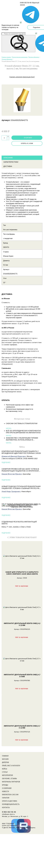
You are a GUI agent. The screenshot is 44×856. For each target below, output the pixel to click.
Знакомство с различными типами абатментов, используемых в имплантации (22, 439)
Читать (8, 428)
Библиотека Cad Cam (10, 794)
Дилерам (5, 762)
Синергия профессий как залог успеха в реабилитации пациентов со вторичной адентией (20, 470)
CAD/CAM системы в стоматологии (21, 423)
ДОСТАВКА (7, 166)
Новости (5, 791)
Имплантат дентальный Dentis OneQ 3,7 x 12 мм (22, 727)
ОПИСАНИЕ (8, 158)
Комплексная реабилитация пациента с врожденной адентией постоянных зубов (21, 452)
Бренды (5, 785)
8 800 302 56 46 (25, 3)
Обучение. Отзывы (9, 778)
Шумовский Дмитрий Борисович (14, 456)
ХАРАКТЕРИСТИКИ (10, 162)
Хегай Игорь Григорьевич (11, 491)
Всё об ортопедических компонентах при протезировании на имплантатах (23, 432)
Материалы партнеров (11, 782)
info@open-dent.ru (8, 814)
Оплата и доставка (9, 801)
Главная (5, 756)
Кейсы (4, 769)
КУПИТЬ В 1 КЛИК (27, 143)
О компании (6, 788)
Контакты (6, 807)
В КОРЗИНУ (28, 138)
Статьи (4, 772)
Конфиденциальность (11, 804)
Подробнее (6, 462)
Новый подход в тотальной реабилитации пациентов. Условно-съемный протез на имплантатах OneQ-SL (21, 487)
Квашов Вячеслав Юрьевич (12, 474)
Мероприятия (7, 775)
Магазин (5, 759)
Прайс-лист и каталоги (11, 765)
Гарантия (5, 798)
